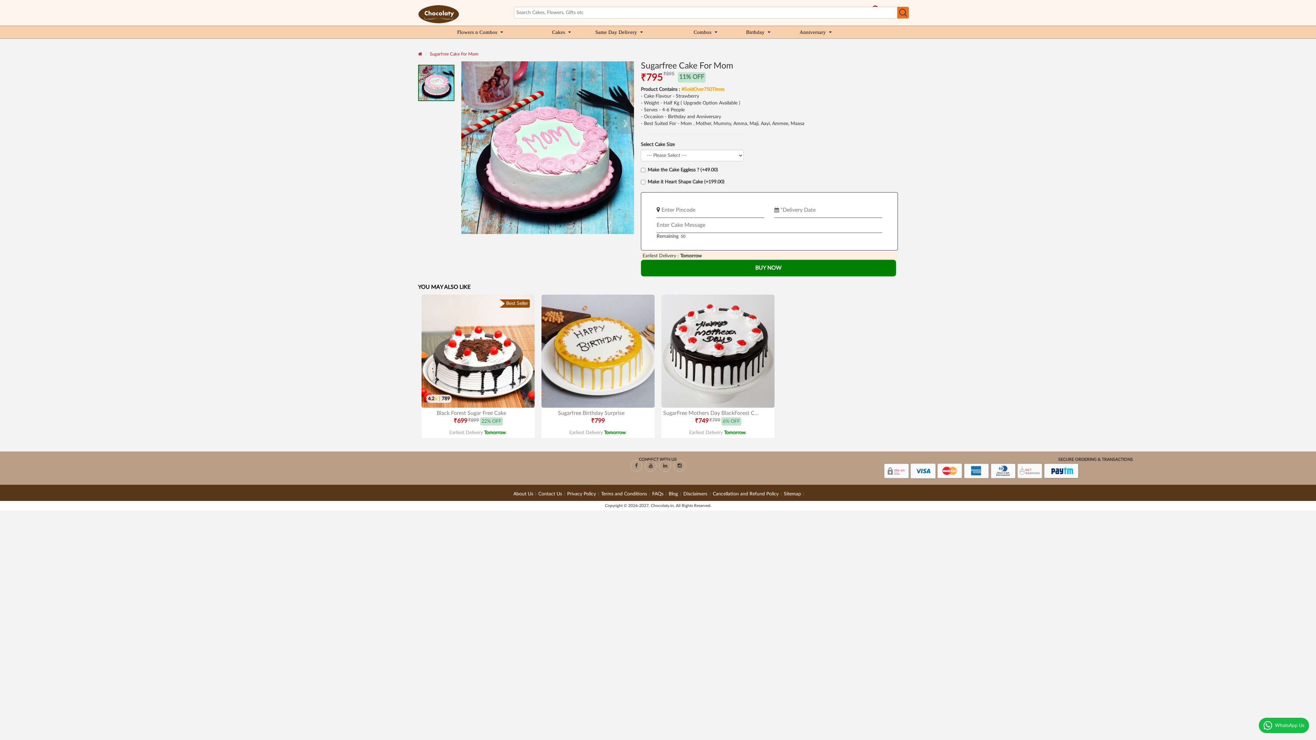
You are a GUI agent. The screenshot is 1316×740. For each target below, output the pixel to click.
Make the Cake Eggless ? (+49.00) (683, 170)
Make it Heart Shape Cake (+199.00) (686, 182)
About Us (523, 494)
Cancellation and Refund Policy (746, 494)
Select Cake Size (658, 144)
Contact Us (550, 494)
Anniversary (813, 32)
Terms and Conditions (624, 494)
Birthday (755, 32)
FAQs (657, 494)
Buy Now (768, 268)
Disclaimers (696, 494)
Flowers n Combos (477, 32)
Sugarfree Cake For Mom (454, 54)
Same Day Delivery (616, 32)
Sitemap (792, 494)
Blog (674, 494)
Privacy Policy (581, 494)
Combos (702, 32)
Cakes (558, 32)
